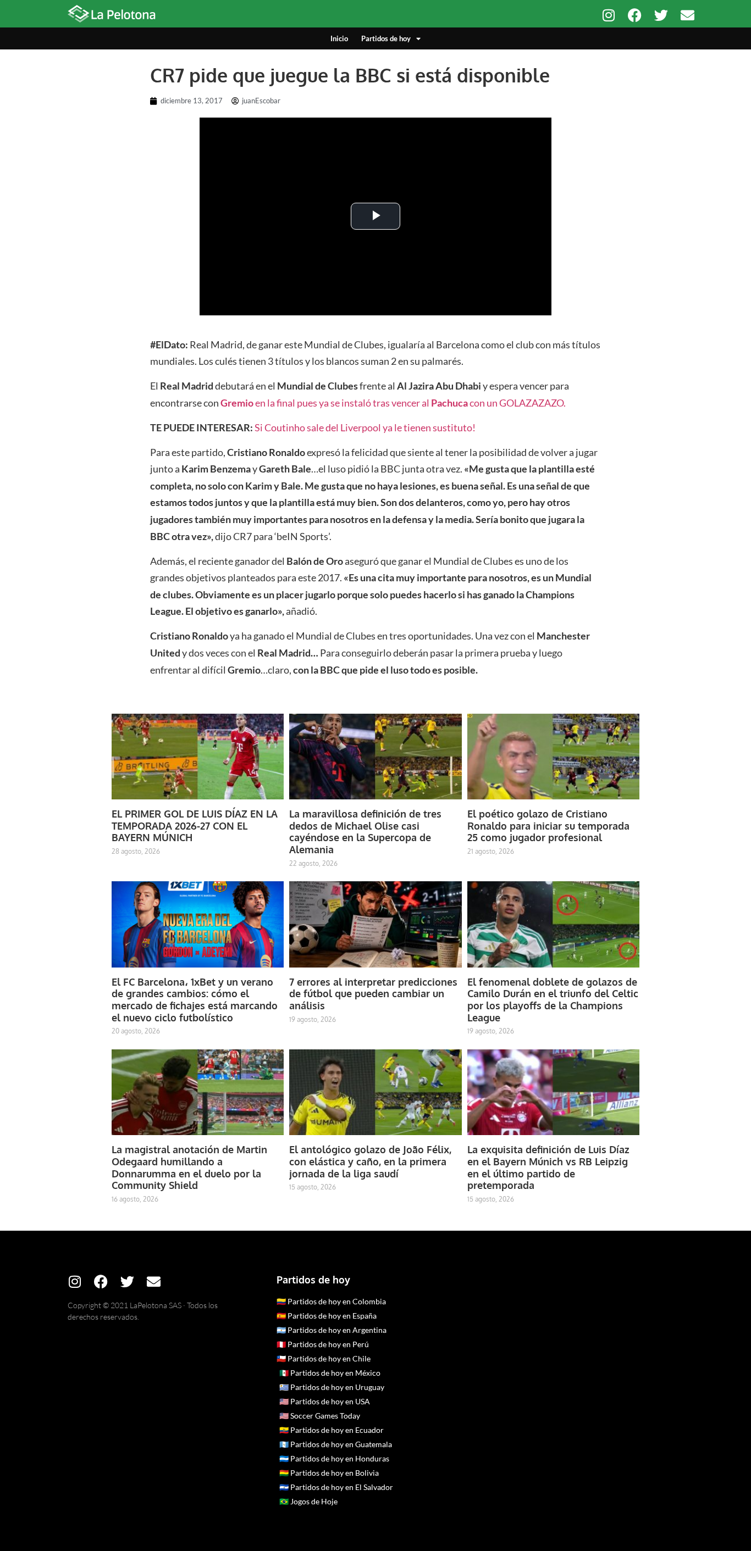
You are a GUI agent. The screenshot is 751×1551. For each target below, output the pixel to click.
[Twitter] (661, 15)
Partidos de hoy (386, 38)
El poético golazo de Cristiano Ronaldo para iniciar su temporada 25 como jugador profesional (548, 825)
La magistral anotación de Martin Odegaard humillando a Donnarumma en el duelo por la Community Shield (189, 1167)
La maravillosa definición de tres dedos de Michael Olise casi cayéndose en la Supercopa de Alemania (365, 831)
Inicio (339, 38)
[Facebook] (635, 15)
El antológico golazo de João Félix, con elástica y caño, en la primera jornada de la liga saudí (370, 1161)
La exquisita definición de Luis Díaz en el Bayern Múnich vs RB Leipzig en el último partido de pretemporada (548, 1167)
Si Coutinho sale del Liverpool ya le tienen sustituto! (365, 427)
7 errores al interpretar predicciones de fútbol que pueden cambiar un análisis (373, 993)
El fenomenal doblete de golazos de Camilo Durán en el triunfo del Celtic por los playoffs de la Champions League (552, 1000)
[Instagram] (608, 15)
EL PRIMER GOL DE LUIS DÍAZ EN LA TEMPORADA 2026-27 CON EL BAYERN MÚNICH (195, 825)
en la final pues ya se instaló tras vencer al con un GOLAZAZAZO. (393, 403)
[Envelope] (687, 15)
